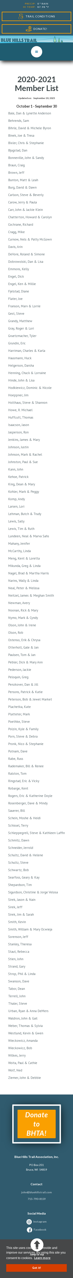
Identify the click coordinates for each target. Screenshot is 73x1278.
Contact (36, 1184)
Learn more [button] (42, 1258)
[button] (36, 51)
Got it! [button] (36, 1268)
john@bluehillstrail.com (36, 1192)
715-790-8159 (37, 1198)
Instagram (40, 1221)
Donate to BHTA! (36, 1123)
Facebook (40, 1229)
